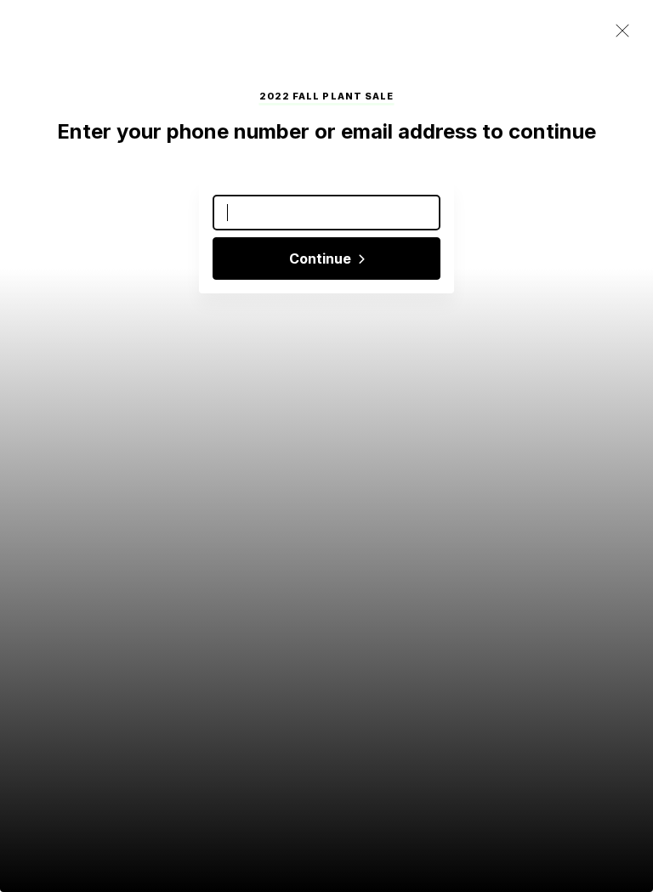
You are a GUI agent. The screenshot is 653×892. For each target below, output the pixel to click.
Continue (322, 258)
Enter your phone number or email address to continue (326, 132)
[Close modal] (622, 31)
